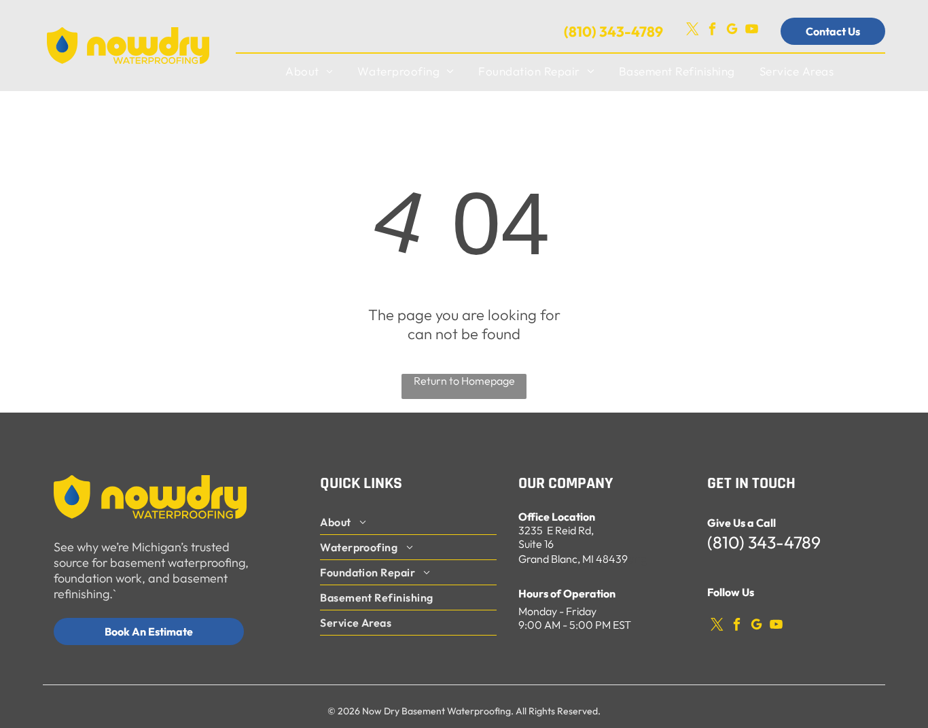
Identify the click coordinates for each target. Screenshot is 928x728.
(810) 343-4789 (613, 31)
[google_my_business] (731, 31)
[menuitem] (309, 71)
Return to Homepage (464, 380)
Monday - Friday (557, 611)
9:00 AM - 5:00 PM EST (574, 624)
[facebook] (711, 31)
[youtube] (751, 31)
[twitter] (692, 31)
